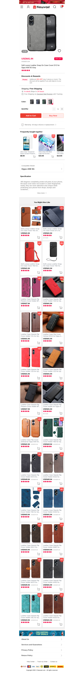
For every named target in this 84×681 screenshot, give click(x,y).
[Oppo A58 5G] (42, 633)
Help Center (31, 661)
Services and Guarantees (31, 645)
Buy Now (53, 116)
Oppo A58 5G (27, 169)
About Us (25, 639)
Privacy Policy (27, 650)
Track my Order (42, 661)
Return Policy (26, 655)
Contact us (53, 661)
